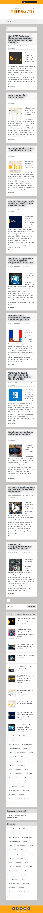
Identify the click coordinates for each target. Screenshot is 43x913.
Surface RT (12, 782)
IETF (23, 761)
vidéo (23, 786)
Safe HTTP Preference (15, 773)
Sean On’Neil (28, 773)
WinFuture (11, 803)
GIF (10, 761)
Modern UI (20, 765)
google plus (21, 908)
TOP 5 (10, 614)
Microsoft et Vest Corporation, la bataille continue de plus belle (19, 318)
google (17, 761)
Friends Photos (13, 756)
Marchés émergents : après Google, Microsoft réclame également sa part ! (21, 203)
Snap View (19, 777)
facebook (17, 908)
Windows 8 (26, 790)
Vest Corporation (13, 786)
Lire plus (11, 86)
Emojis (31, 752)
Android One (12, 735)
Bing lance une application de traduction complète (21, 433)
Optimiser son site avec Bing (25, 655)
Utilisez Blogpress (12, 817)
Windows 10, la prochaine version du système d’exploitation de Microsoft (21, 260)
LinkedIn (24, 908)
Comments (27, 614)
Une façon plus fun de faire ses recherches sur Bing (21, 149)
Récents (18, 614)
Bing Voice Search (14, 744)
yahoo (19, 803)
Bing (10, 740)
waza (15, 45)
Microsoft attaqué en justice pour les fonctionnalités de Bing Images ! (21, 489)
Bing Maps (18, 740)
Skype (10, 777)
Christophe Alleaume (14, 748)
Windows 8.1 (12, 794)
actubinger (17, 209)
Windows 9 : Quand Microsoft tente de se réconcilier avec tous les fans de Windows (19, 376)
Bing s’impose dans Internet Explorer (17, 96)
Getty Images (24, 756)
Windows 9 (22, 794)
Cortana (11, 752)
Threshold (21, 782)
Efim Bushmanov (21, 752)
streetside (28, 777)
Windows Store (23, 798)
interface (31, 761)
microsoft (11, 765)
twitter (13, 908)
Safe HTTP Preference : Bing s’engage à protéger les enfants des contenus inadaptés (20, 39)
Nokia (26, 769)
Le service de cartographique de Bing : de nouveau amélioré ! (20, 546)
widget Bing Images (14, 790)
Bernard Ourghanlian (24, 735)
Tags (34, 614)
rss (28, 908)
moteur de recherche (15, 769)
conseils (25, 748)
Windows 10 (12, 798)
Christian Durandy (27, 744)
